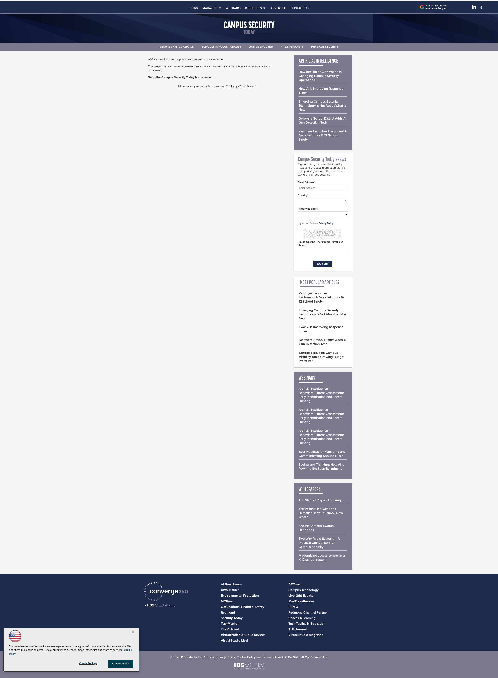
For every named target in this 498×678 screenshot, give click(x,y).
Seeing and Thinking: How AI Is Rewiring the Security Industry (321, 467)
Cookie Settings (88, 663)
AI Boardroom (231, 584)
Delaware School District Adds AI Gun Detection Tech (322, 120)
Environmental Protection (240, 596)
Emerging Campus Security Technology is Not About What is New (322, 106)
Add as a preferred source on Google (436, 7)
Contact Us (300, 8)
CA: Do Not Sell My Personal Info (305, 657)
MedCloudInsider (301, 601)
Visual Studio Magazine (305, 635)
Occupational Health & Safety (242, 607)
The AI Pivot (230, 629)
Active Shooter (261, 46)
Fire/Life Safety (292, 46)
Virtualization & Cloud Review (243, 635)
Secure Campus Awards (177, 46)
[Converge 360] (166, 592)
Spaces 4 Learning (302, 618)
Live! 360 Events (300, 596)
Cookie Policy (246, 657)
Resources (253, 8)
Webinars (233, 8)
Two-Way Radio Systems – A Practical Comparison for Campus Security (319, 543)
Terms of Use (271, 657)
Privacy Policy (326, 223)
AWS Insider (230, 590)
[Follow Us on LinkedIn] (474, 8)
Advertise (278, 8)
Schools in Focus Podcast (221, 46)
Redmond (228, 613)
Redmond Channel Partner (308, 613)
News (193, 8)
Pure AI (294, 607)
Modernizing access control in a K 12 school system (322, 558)
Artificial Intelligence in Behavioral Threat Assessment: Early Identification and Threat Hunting (321, 395)
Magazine (210, 8)
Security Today (232, 618)
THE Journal (297, 629)
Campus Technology (303, 590)
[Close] (133, 632)
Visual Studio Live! (234, 641)
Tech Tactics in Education (306, 624)
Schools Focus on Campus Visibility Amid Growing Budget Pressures (321, 357)
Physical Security (324, 46)
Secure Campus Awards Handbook (316, 528)
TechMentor (229, 624)
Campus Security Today (177, 77)
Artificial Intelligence (318, 61)
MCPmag (228, 601)
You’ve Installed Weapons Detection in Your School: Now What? (321, 513)
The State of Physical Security (320, 500)
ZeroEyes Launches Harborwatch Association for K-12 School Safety (323, 135)
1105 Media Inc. (192, 657)
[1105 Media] (160, 605)
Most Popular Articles (319, 282)
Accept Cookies (121, 663)
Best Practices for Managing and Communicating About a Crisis (322, 454)
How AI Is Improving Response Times (321, 91)
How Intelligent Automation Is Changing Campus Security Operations (320, 76)
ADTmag (294, 584)
